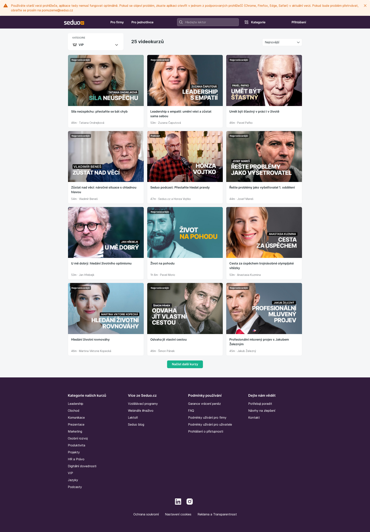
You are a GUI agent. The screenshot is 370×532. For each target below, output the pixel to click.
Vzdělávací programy (143, 404)
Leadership (75, 404)
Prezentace (76, 424)
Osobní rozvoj (78, 438)
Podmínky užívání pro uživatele (210, 424)
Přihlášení (299, 22)
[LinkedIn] (178, 501)
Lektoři (133, 417)
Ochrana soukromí (146, 514)
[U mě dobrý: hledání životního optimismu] (106, 232)
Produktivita (76, 445)
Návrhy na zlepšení (261, 410)
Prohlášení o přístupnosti (205, 431)
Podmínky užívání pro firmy (207, 417)
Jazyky (73, 480)
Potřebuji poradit (260, 404)
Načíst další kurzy (185, 364)
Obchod (73, 410)
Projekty (74, 452)
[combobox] (208, 22)
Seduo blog (136, 424)
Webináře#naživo (140, 410)
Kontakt (254, 417)
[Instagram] (190, 501)
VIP (70, 473)
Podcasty (75, 487)
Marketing (75, 431)
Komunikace (76, 417)
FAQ (191, 410)
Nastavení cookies (178, 514)
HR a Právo (76, 459)
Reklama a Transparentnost (217, 514)
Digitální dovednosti (82, 466)
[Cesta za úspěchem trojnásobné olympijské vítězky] (264, 232)
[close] (365, 5)
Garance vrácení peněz (204, 404)
